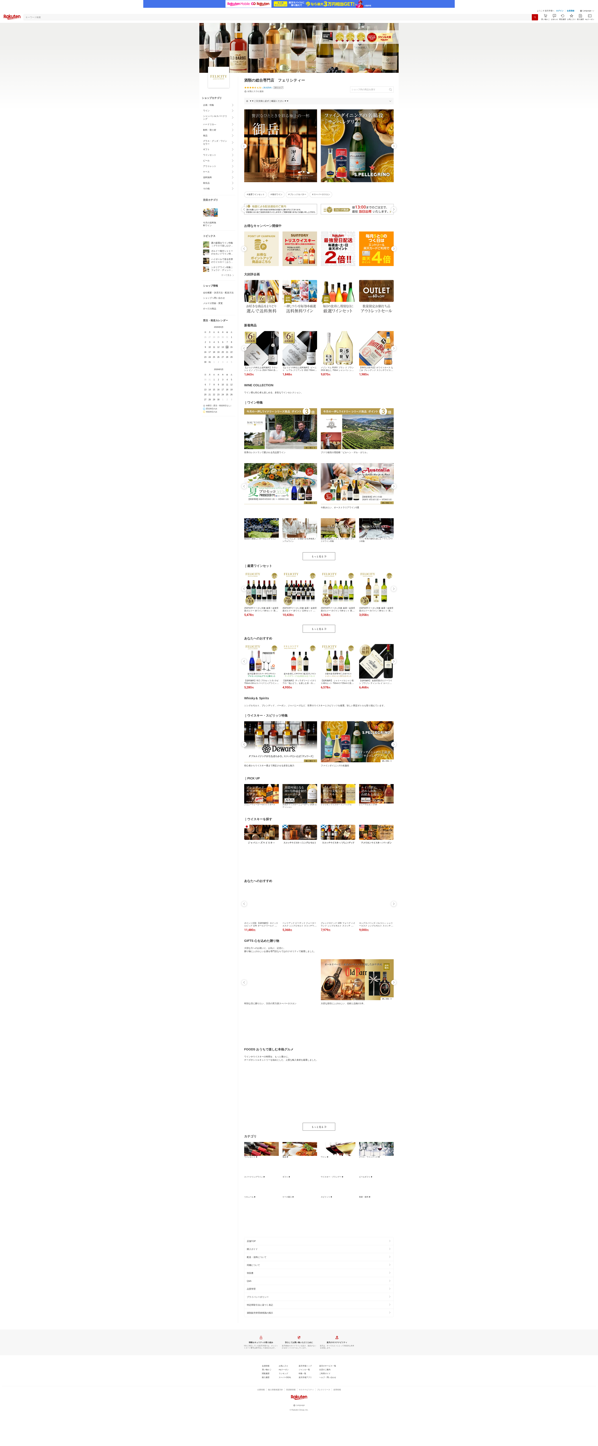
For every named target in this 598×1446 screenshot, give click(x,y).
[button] (587, 11)
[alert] (319, 101)
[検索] (535, 17)
